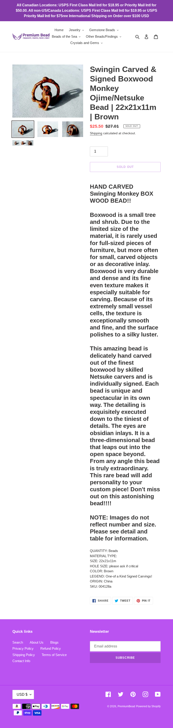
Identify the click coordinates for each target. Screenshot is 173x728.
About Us (36, 642)
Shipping (96, 133)
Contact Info (21, 661)
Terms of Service (54, 655)
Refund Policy (50, 648)
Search (17, 642)
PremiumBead (126, 706)
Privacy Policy (23, 648)
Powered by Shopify (148, 706)
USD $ (22, 694)
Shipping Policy (23, 655)
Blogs (54, 642)
